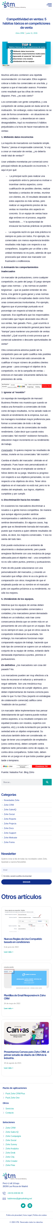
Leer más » (8, 952)
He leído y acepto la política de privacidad (17, 876)
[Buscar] (47, 782)
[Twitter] (23, 1205)
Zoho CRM (20, 33)
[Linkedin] (30, 1205)
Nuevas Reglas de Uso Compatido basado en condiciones (23, 940)
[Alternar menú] (49, 5)
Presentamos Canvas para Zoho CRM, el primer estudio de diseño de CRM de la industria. (26, 1055)
